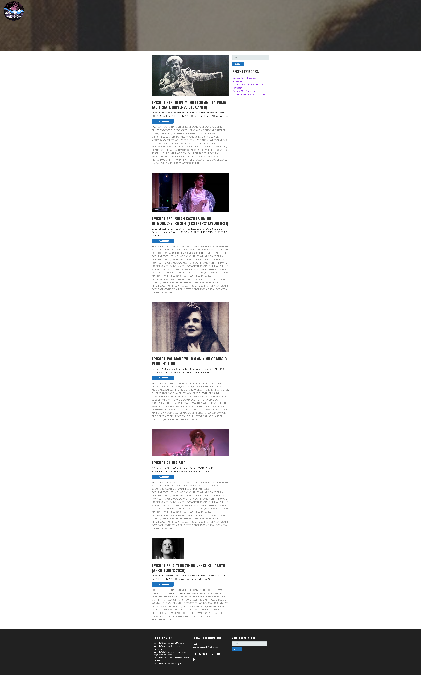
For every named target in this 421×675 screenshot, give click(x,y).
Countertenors (174, 246)
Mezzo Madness (169, 389)
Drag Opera (192, 246)
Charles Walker (199, 256)
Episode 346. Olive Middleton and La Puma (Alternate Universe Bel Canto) (189, 104)
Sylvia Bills (178, 289)
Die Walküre (218, 146)
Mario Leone (159, 156)
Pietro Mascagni (209, 156)
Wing (195, 419)
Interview (165, 133)
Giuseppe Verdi (203, 150)
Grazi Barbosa (179, 403)
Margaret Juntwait (183, 276)
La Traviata (171, 409)
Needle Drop (166, 136)
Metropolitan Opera (164, 279)
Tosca (198, 159)
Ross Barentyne (161, 289)
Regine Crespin (211, 282)
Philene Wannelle (190, 282)
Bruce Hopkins (179, 256)
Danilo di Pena (201, 146)
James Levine (168, 266)
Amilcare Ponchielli (186, 143)
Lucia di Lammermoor (191, 272)
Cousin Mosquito (215, 596)
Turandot (214, 289)
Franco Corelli (202, 259)
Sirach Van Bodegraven (194, 609)
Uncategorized (161, 593)
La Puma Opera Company (206, 153)
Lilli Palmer (170, 272)
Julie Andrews (170, 406)
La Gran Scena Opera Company (175, 249)
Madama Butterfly (216, 272)
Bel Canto (208, 126)
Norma (172, 156)
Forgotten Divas (170, 130)
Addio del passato (198, 593)
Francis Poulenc (181, 259)
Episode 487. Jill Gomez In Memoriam (169, 643)
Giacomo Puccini (203, 130)
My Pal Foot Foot (171, 606)
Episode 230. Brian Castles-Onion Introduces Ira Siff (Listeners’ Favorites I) (190, 221)
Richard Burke (199, 285)
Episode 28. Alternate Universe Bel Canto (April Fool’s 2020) (188, 567)
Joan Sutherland (210, 266)
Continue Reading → (162, 121)
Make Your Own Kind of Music (210, 409)
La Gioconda (183, 153)
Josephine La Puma (163, 153)
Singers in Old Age (207, 136)
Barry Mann (218, 396)
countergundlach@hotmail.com (206, 647)
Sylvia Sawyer (217, 412)
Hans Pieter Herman (214, 262)
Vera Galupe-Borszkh (174, 253)
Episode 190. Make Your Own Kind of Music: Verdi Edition (190, 361)
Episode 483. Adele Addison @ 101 (168, 663)
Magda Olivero (161, 276)
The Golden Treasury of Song (170, 416)
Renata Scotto (161, 285)
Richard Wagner (185, 136)
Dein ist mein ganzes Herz (167, 599)
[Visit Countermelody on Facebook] (194, 660)
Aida (216, 393)
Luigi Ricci (185, 409)
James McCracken (188, 266)
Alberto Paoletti (162, 396)
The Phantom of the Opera (180, 616)
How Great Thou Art (196, 599)
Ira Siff (156, 266)
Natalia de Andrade (175, 412)
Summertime (217, 609)
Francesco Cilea (162, 150)
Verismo (157, 140)
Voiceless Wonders (174, 140)
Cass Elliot (158, 399)
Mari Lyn (157, 412)
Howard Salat (197, 403)
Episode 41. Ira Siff (168, 462)
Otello (156, 282)
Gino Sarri (215, 399)
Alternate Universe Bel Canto (182, 126)
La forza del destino (192, 406)
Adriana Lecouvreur (214, 140)
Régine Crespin (211, 518)
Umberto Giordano (214, 159)
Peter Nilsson (169, 282)
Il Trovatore (220, 150)
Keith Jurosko (171, 269)
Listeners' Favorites (184, 133)
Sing (176, 609)
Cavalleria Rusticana (179, 146)
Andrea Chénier (209, 143)
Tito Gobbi (192, 289)
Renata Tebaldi (180, 285)
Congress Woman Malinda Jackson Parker (178, 596)
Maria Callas (204, 276)
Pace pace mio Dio (162, 609)
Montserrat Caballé (191, 279)
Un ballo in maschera (165, 163)
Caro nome (216, 593)
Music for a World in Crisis (196, 389)
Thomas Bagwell (183, 159)
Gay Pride (186, 130)
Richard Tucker (218, 285)
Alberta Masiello (162, 143)
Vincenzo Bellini (189, 163)
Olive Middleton (187, 156)
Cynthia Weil (174, 399)
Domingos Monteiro (195, 399)
